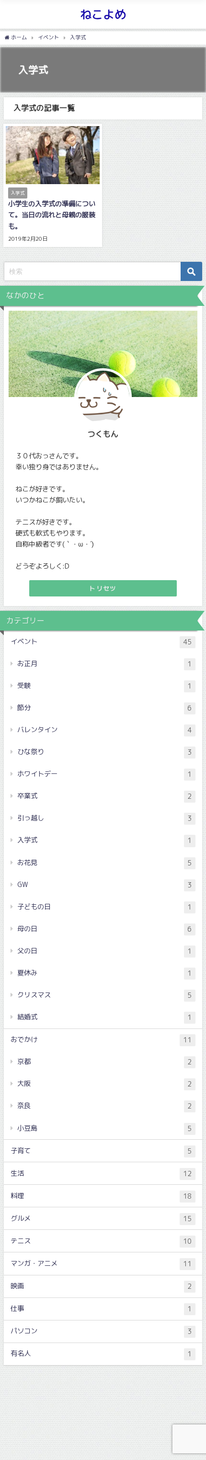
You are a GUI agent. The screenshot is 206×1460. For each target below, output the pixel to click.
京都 (104, 1062)
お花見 (104, 863)
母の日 (104, 929)
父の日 (104, 951)
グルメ (101, 1219)
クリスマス (104, 995)
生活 (101, 1173)
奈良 (104, 1106)
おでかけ (101, 1040)
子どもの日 (104, 907)
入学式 (104, 840)
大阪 (104, 1084)
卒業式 (104, 796)
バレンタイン (104, 730)
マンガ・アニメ (101, 1264)
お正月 (104, 664)
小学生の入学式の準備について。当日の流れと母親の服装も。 (51, 215)
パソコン (101, 1331)
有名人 (101, 1354)
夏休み (104, 973)
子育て (101, 1151)
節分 (104, 708)
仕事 (101, 1309)
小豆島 (104, 1128)
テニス (101, 1241)
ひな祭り (104, 752)
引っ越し (104, 818)
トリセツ (102, 588)
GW (104, 885)
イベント (101, 642)
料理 (101, 1196)
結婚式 (104, 1017)
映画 (101, 1286)
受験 (104, 686)
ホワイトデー (104, 774)
